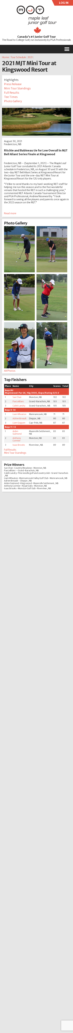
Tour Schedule (18, 57)
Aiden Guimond (17, 432)
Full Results (11, 92)
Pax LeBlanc (18, 401)
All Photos (9, 370)
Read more (10, 213)
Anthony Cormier (17, 439)
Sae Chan (17, 397)
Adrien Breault (19, 418)
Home (5, 57)
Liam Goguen (19, 422)
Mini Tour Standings (17, 88)
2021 (30, 57)
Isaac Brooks (19, 445)
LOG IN (63, 3)
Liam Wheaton (19, 414)
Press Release (13, 84)
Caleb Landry (19, 405)
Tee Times (11, 97)
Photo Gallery (13, 101)
